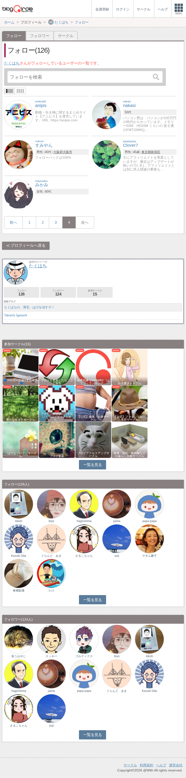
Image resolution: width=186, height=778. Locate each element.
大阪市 (67, 152)
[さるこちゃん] (84, 539)
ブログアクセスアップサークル (93, 455)
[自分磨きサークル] (129, 367)
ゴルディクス (84, 656)
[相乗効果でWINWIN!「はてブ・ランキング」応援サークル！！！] (93, 367)
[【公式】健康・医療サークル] (93, 403)
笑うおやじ (18, 656)
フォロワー (39, 36)
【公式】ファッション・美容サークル (130, 418)
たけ (51, 590)
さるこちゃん (84, 555)
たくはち (12, 63)
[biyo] (51, 504)
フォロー (21, 292)
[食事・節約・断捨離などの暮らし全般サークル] (129, 440)
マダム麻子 (149, 555)
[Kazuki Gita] (18, 539)
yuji (117, 555)
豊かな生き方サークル (20, 419)
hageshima (84, 521)
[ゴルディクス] (84, 639)
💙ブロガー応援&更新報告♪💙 (20, 382)
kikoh (18, 521)
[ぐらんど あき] (51, 539)
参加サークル (95, 292)
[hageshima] (84, 504)
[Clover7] (106, 154)
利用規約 (146, 765)
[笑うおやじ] (18, 639)
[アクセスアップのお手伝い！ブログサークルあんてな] (57, 403)
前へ (13, 222)
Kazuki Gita (18, 555)
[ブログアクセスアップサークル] (93, 440)
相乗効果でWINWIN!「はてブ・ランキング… (93, 382)
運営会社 (176, 765)
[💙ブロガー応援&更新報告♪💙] (20, 367)
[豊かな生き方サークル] (20, 403)
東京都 (146, 152)
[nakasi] (106, 115)
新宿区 (155, 152)
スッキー (51, 656)
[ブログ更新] (57, 440)
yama (116, 521)
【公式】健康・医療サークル (93, 418)
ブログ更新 (57, 456)
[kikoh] (18, 504)
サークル (65, 36)
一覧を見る (92, 465)
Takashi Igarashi (15, 315)
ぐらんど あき (51, 555)
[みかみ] (18, 194)
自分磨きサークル (129, 383)
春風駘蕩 (18, 590)
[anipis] (18, 115)
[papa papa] (149, 504)
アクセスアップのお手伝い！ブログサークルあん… (57, 416)
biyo (51, 521)
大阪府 (58, 152)
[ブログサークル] (17, 8)
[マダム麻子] (149, 539)
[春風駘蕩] (18, 573)
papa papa (149, 521)
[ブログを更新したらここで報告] (57, 367)
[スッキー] (51, 639)
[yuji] (116, 539)
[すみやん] (18, 154)
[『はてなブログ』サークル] (20, 440)
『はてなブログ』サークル (21, 455)
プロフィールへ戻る (28, 245)
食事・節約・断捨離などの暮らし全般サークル (130, 455)
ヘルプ (161, 765)
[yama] (116, 504)
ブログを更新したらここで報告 (57, 382)
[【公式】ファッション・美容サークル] (129, 403)
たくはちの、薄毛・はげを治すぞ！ (29, 307)
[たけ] (51, 573)
